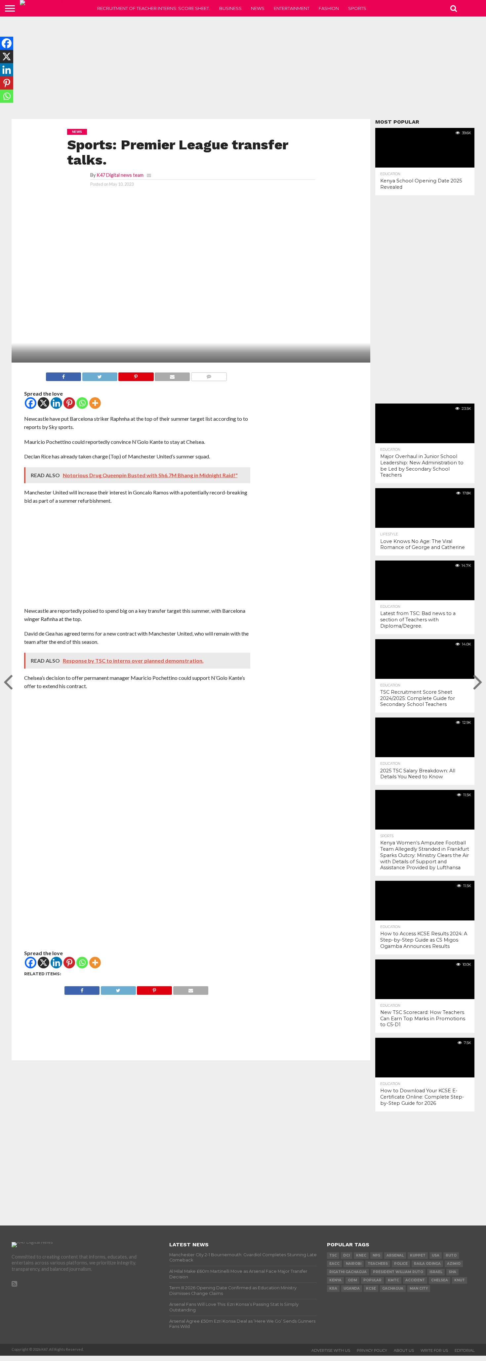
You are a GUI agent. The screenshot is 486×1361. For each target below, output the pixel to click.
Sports (357, 8)
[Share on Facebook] (63, 375)
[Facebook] (30, 403)
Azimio (454, 1264)
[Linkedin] (56, 403)
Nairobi (353, 1264)
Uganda (352, 1288)
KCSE (371, 1288)
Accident (415, 1280)
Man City (419, 1288)
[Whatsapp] (82, 403)
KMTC (393, 1280)
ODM (352, 1280)
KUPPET (417, 1255)
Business (230, 8)
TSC (333, 1255)
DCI (346, 1255)
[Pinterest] (69, 403)
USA (435, 1255)
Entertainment (291, 8)
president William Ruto (398, 1272)
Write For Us (434, 1350)
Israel (435, 1272)
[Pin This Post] (136, 375)
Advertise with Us (330, 1350)
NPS (376, 1255)
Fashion (329, 8)
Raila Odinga (427, 1264)
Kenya (335, 1280)
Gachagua (392, 1288)
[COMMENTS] (209, 375)
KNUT (459, 1280)
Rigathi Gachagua (348, 1272)
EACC (334, 1264)
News (257, 8)
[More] (95, 403)
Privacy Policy (372, 1350)
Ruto (451, 1255)
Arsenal (395, 1255)
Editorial (464, 1350)
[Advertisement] (243, 67)
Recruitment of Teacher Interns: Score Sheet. (153, 8)
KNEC (361, 1255)
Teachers (378, 1264)
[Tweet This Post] (99, 375)
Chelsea (439, 1280)
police (401, 1264)
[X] (43, 403)
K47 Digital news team (120, 175)
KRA (333, 1288)
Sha (452, 1272)
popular (372, 1280)
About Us (404, 1350)
